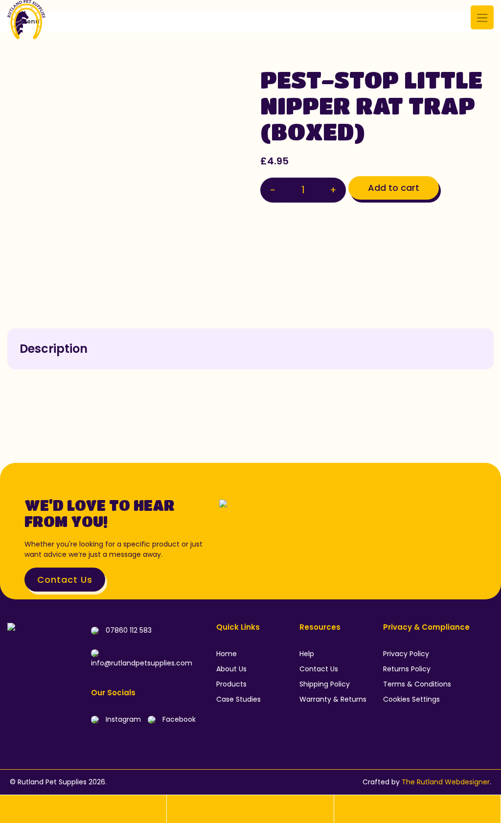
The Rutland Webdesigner (446, 782)
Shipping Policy (324, 684)
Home (226, 654)
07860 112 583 (128, 630)
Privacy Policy (406, 654)
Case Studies (238, 699)
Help (306, 654)
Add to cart (393, 188)
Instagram (122, 719)
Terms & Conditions (417, 684)
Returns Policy (407, 669)
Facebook (178, 719)
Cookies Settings (411, 699)
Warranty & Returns (332, 699)
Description (54, 349)
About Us (231, 669)
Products (231, 684)
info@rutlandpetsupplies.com (141, 663)
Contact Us (64, 579)
